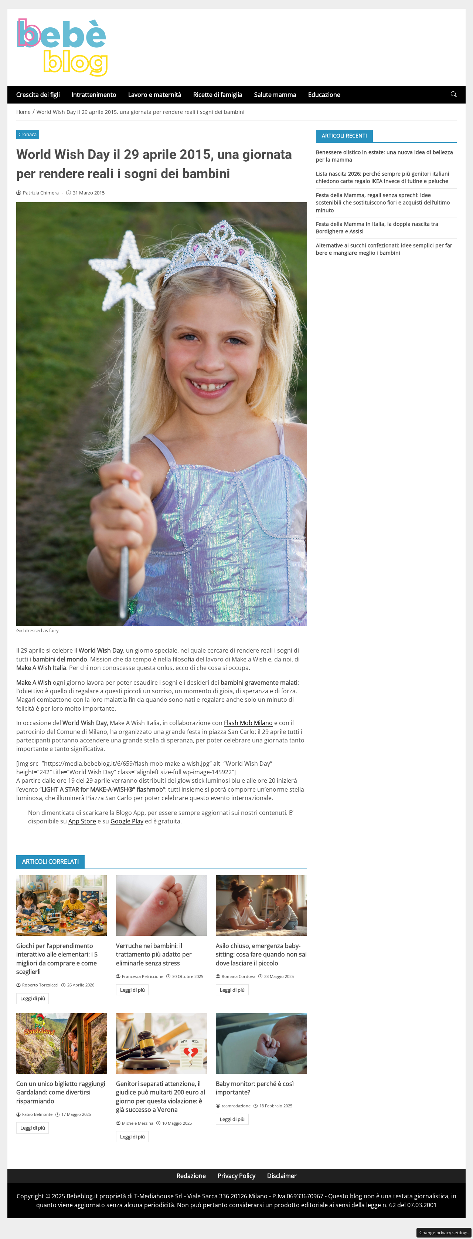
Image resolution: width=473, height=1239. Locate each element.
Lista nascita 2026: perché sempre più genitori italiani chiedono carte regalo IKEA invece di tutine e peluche (382, 177)
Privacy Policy (236, 1176)
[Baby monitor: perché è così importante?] (261, 1043)
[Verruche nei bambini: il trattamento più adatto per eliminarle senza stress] (161, 905)
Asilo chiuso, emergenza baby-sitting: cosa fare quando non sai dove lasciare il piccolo (261, 954)
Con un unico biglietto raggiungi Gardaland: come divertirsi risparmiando (60, 1092)
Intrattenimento (94, 95)
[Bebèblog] (62, 47)
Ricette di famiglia (217, 95)
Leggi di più (32, 998)
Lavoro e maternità (154, 95)
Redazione (191, 1176)
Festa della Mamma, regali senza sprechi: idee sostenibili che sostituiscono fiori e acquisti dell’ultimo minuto (383, 202)
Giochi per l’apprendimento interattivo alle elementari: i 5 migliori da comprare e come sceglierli (57, 959)
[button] (454, 94)
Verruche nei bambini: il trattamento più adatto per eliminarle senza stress (154, 954)
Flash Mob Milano (248, 723)
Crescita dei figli (38, 95)
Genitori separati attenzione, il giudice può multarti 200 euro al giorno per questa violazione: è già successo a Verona (160, 1097)
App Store (82, 821)
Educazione (324, 95)
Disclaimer (282, 1176)
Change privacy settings (444, 1232)
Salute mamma (275, 95)
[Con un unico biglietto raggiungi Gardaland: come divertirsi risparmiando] (61, 1043)
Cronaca (27, 134)
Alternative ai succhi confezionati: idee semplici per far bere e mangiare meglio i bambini (384, 249)
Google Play (126, 821)
